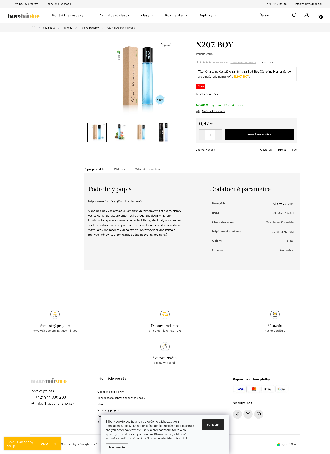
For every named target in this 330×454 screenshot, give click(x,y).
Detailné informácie (207, 94)
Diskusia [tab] (119, 169)
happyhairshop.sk (248, 414)
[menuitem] (70, 15)
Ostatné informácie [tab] (147, 169)
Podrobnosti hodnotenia (243, 62)
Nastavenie (117, 447)
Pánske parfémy (283, 203)
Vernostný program (108, 410)
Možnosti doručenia (213, 111)
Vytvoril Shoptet (291, 444)
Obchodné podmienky (110, 392)
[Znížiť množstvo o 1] (202, 135)
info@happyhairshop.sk (308, 4)
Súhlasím (213, 424)
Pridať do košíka (259, 134)
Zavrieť (222, 148)
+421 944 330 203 (276, 4)
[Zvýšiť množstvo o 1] (218, 135)
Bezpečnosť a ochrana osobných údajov (121, 398)
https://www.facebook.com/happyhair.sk (237, 414)
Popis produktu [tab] (94, 169)
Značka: (205, 149)
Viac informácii (177, 438)
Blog (100, 404)
